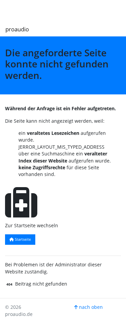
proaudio (17, 29)
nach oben (90, 307)
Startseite (22, 239)
